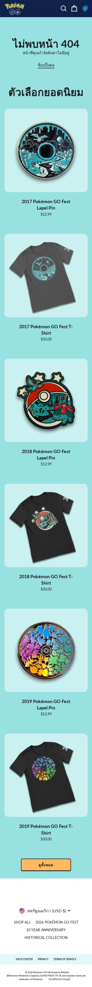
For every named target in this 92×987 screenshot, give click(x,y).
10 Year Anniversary (46, 930)
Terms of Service (64, 959)
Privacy (43, 959)
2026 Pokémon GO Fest (57, 922)
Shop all (22, 922)
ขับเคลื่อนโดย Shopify (60, 979)
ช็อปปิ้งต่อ (46, 65)
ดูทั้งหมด (46, 865)
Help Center (24, 959)
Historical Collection (46, 938)
